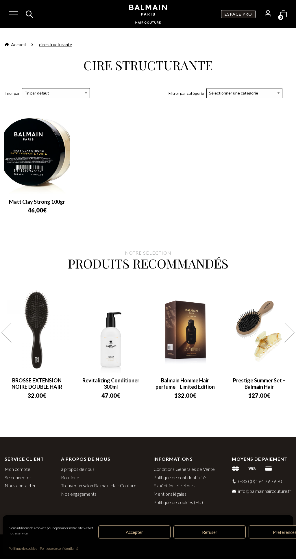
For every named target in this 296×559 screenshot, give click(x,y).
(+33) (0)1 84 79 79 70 (260, 481)
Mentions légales (169, 494)
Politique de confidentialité (59, 548)
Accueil (18, 44)
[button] (11, 333)
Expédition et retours (174, 485)
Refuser (209, 532)
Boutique (70, 477)
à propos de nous (78, 469)
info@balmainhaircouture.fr (264, 491)
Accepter (134, 532)
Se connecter (18, 477)
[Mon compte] (268, 14)
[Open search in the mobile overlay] (28, 14)
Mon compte (17, 469)
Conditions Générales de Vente (184, 469)
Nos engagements (79, 494)
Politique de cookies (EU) (178, 502)
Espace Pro (238, 14)
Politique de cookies (23, 548)
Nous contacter (20, 485)
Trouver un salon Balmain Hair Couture (98, 485)
